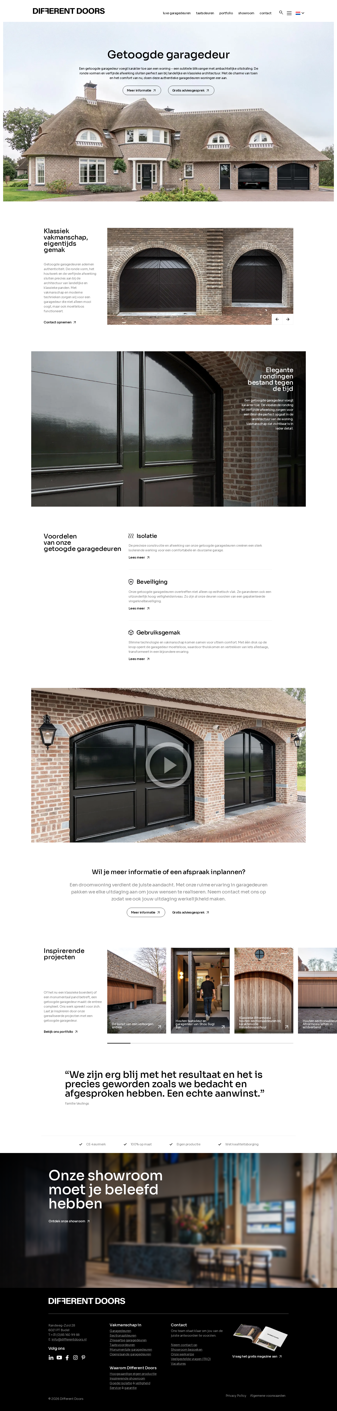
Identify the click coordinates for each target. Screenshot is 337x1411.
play (168, 765)
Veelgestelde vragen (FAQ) (191, 1359)
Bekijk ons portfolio (61, 1031)
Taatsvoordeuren (122, 1345)
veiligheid (142, 1383)
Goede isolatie (121, 1383)
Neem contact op (184, 1345)
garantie (130, 1388)
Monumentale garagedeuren (131, 1350)
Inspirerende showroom (127, 1378)
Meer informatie (143, 90)
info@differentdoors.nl (69, 1339)
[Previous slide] (277, 319)
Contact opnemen (60, 321)
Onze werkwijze (182, 1354)
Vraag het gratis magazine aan (257, 1355)
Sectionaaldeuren (123, 1336)
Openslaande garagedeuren (130, 1354)
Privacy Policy (236, 1396)
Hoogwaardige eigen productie (133, 1374)
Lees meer (140, 557)
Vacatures (178, 1364)
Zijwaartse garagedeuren (128, 1340)
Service (115, 1388)
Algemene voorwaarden (268, 1396)
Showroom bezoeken (186, 1350)
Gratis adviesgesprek (192, 90)
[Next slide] (287, 319)
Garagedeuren (120, 1331)
